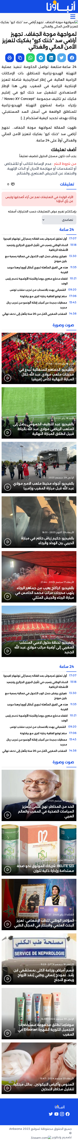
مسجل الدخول (48, 156)
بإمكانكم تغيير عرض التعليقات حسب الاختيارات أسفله (42, 211)
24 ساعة (42, 140)
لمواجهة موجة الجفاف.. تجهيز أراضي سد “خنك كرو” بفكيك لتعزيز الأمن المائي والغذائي (39, 134)
